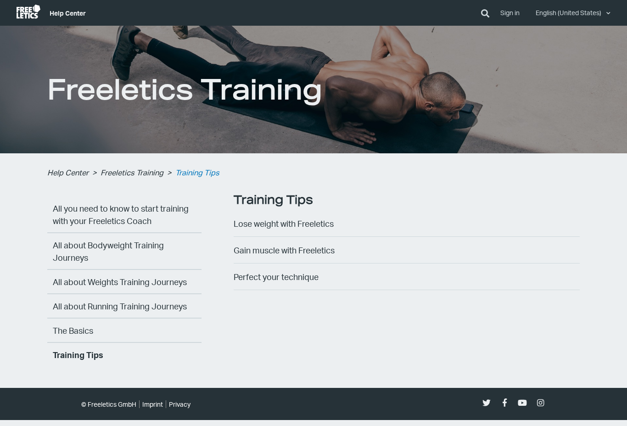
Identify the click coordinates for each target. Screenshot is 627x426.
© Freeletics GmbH (108, 404)
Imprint (152, 404)
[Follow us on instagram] (540, 403)
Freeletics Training (132, 172)
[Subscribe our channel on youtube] (523, 403)
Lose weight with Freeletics (284, 223)
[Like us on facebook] (505, 403)
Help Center (68, 13)
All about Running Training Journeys (120, 306)
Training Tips (197, 172)
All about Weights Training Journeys (120, 281)
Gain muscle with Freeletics (284, 250)
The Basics (73, 330)
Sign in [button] (510, 13)
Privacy (179, 404)
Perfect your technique (276, 276)
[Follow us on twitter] (487, 403)
